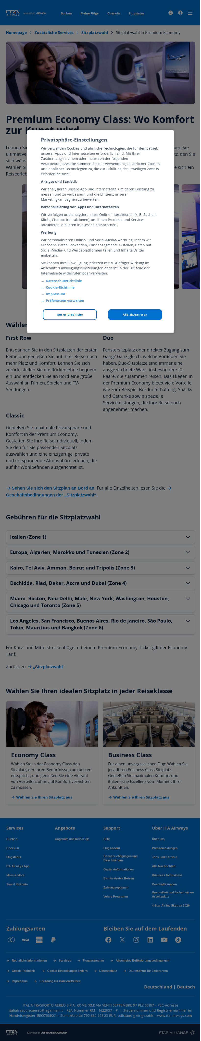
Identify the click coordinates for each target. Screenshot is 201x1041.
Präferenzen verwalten (65, 300)
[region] (100, 231)
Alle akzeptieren (135, 314)
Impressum (55, 294)
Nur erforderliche (70, 314)
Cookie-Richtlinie (60, 287)
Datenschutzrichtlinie (64, 280)
